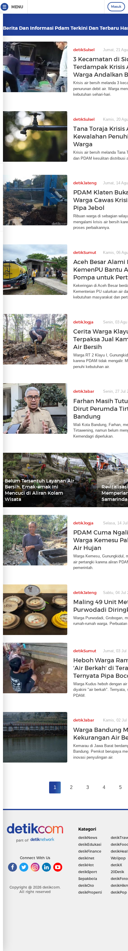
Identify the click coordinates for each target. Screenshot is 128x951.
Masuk (116, 6)
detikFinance (89, 851)
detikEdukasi (89, 844)
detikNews (87, 837)
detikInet (86, 858)
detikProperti (90, 892)
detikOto (86, 885)
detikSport (87, 872)
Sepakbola (87, 878)
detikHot (86, 865)
